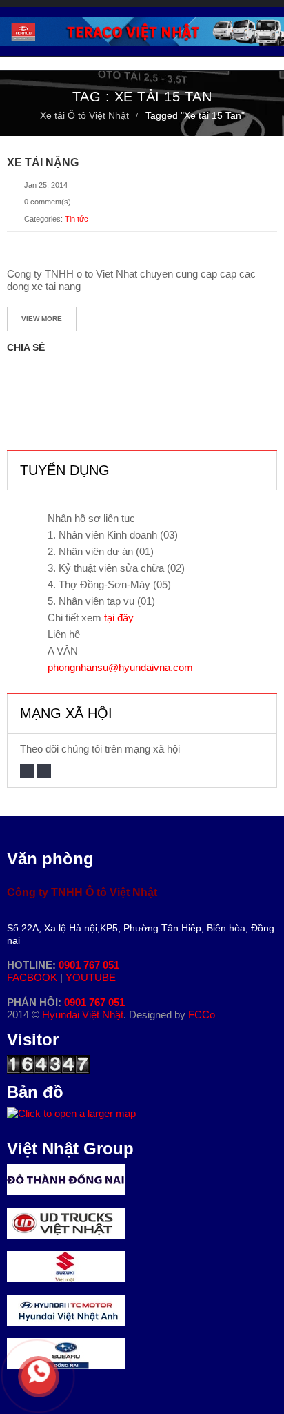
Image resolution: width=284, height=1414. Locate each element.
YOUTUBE (90, 977)
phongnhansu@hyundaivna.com (120, 667)
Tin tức (76, 219)
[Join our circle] (44, 771)
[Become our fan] (27, 771)
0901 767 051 (89, 965)
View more (41, 318)
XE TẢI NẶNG (43, 162)
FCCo (201, 1014)
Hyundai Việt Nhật (82, 1014)
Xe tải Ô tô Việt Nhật (84, 115)
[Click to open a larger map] (71, 1113)
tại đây (119, 617)
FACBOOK (33, 977)
